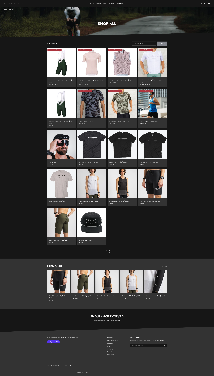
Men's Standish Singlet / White (88, 201)
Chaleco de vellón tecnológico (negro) (121, 80)
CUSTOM (98, 3)
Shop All (11, 9)
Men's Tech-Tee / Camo (86, 121)
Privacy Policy (110, 354)
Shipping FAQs (110, 343)
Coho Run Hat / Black (85, 240)
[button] (209, 4)
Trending (54, 266)
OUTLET (105, 3)
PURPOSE (112, 3)
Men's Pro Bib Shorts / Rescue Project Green (60, 122)
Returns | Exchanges (112, 340)
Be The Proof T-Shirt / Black (117, 162)
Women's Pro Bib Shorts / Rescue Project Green (61, 81)
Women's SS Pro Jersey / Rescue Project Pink (91, 81)
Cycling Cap (52, 162)
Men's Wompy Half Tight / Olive (58, 240)
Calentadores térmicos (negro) (155, 296)
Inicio (5, 9)
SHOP (92, 3)
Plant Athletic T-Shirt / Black (149, 162)
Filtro (163, 43)
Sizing (108, 346)
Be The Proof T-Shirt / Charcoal (88, 162)
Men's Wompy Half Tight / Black (150, 201)
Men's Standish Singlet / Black (118, 201)
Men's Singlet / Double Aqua (148, 121)
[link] (113, 251)
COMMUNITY (120, 3)
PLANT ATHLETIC (84, 372)
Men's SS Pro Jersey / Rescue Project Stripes (151, 81)
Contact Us (110, 349)
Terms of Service (111, 352)
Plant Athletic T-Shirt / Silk (56, 201)
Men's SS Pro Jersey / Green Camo (119, 121)
